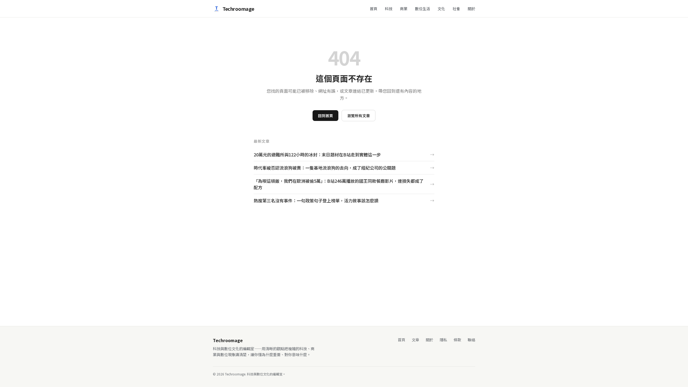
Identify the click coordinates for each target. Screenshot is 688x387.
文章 (415, 339)
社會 (456, 8)
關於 (471, 8)
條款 (457, 339)
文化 (441, 8)
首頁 (373, 8)
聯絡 (471, 339)
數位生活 (422, 8)
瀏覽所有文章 (358, 115)
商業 (403, 8)
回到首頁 (325, 115)
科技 (388, 8)
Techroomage (238, 8)
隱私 (443, 339)
